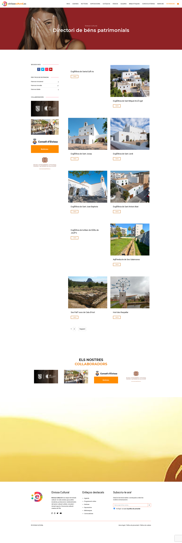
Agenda (75, 4)
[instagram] (54, 513)
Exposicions (95, 4)
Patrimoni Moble (35, 89)
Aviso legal (122, 525)
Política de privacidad (132, 525)
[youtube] (61, 513)
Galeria (123, 4)
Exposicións (88, 507)
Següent (82, 329)
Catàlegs (106, 4)
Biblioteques (134, 4)
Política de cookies (145, 525)
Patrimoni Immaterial (37, 81)
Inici (68, 4)
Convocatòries (148, 4)
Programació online (90, 501)
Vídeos (115, 4)
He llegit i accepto (128, 508)
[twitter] (57, 513)
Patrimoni (170, 4)
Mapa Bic (160, 4)
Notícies (84, 4)
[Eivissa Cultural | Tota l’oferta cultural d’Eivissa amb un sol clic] (14, 3)
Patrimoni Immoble (36, 85)
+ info (74, 76)
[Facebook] (52, 513)
